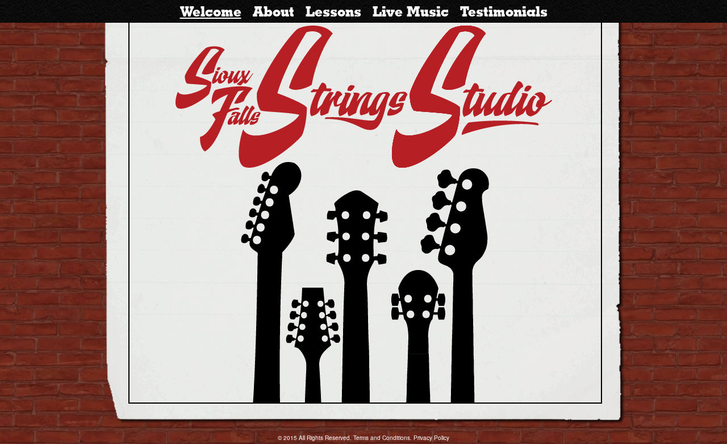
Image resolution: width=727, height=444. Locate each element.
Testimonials (504, 11)
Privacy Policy (431, 438)
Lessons (333, 11)
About (273, 11)
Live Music (411, 11)
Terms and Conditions (381, 438)
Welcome (210, 11)
